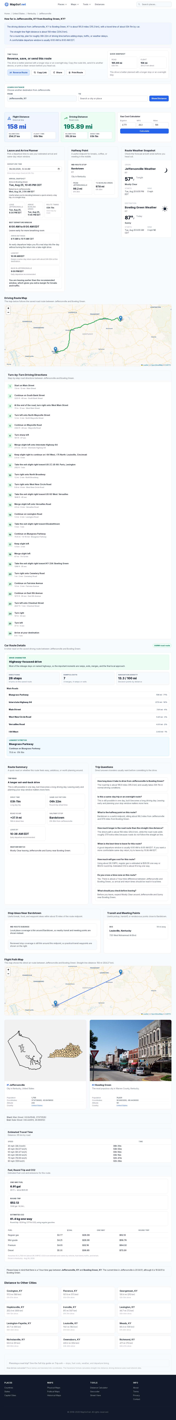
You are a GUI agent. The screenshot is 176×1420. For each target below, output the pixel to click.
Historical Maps (54, 1395)
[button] (120, 318)
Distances (100, 4)
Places (61, 4)
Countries (8, 1387)
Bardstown (77, 168)
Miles (155, 121)
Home (7, 13)
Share (59, 72)
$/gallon (123, 121)
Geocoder (95, 1391)
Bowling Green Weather (141, 207)
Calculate (144, 131)
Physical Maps (53, 1387)
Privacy (136, 1395)
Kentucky (32, 13)
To (79, 94)
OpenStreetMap (157, 365)
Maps (73, 4)
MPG (139, 121)
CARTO (168, 365)
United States (19, 13)
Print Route (77, 72)
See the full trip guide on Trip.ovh (46, 1363)
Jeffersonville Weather (140, 168)
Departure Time (14, 164)
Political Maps (53, 1391)
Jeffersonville (45, 13)
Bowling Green (103, 1085)
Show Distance (159, 98)
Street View (95, 1395)
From (10, 94)
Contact (136, 1399)
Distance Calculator (99, 1387)
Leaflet (145, 365)
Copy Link (42, 72)
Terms (136, 1391)
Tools (85, 4)
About (135, 1387)
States (7, 1391)
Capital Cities (10, 1395)
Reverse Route (20, 72)
